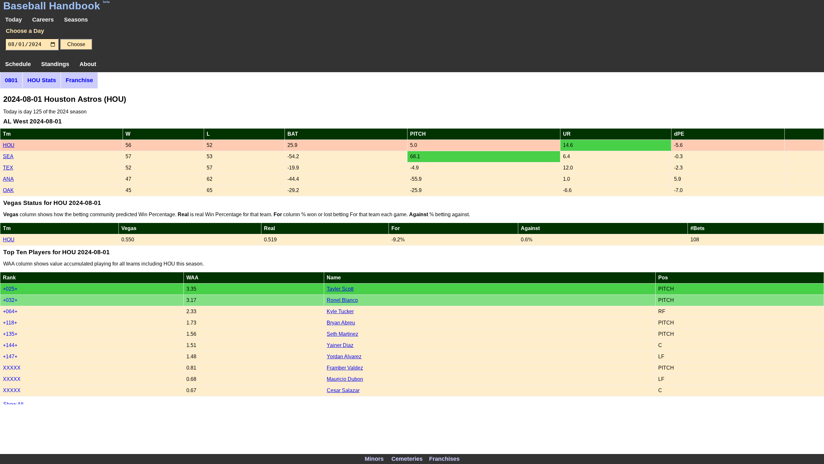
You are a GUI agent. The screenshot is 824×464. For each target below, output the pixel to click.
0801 (11, 80)
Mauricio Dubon (345, 379)
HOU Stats (41, 80)
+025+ (10, 289)
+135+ (10, 334)
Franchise (79, 80)
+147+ (10, 356)
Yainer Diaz (340, 345)
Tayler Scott (340, 289)
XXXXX (12, 368)
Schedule (18, 64)
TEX (8, 167)
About (88, 64)
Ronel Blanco (342, 300)
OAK (8, 190)
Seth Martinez (342, 334)
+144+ (10, 345)
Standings (55, 64)
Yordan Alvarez (344, 356)
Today (13, 19)
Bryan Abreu (341, 322)
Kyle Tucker (340, 311)
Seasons (76, 19)
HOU (8, 145)
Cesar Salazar (343, 390)
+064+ (10, 311)
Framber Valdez (345, 368)
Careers (43, 19)
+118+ (10, 322)
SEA (8, 156)
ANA (8, 179)
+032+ (10, 300)
